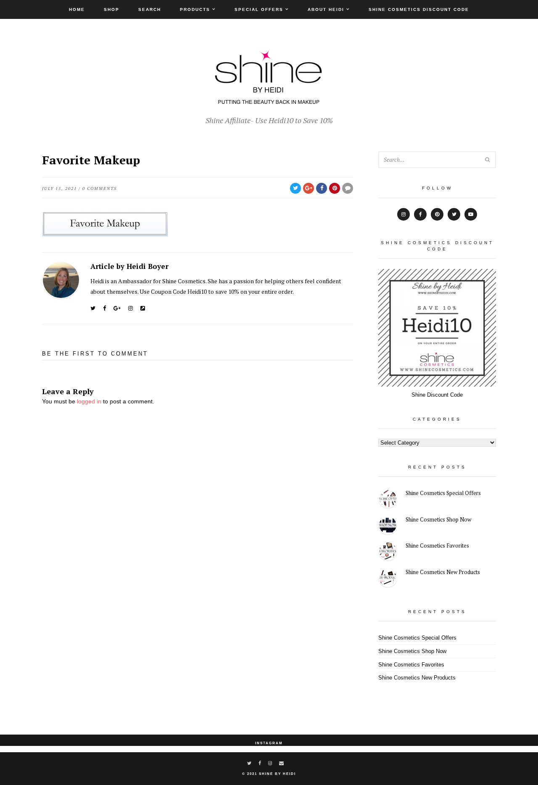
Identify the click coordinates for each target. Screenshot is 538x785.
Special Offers (259, 9)
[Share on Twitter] (295, 188)
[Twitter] (92, 308)
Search (149, 9)
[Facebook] (104, 308)
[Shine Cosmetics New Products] (387, 579)
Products (195, 9)
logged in (89, 401)
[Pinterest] (437, 214)
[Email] (282, 763)
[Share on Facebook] (321, 188)
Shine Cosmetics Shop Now (438, 519)
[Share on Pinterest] (334, 188)
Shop (111, 9)
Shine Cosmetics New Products (443, 572)
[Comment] (347, 188)
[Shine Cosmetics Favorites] (387, 552)
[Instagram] (130, 308)
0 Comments (99, 188)
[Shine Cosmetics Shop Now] (387, 526)
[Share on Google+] (308, 188)
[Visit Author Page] (61, 280)
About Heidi (326, 9)
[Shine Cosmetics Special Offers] (387, 500)
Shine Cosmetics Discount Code (419, 9)
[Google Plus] (117, 308)
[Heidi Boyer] (142, 308)
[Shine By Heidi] (269, 99)
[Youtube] (470, 214)
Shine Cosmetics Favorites (437, 545)
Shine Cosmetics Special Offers (443, 493)
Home (77, 9)
